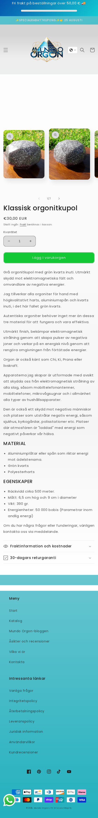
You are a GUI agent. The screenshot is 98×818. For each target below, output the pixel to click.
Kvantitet (10, 232)
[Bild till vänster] (39, 199)
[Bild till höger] (59, 199)
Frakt (23, 224)
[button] (6, 50)
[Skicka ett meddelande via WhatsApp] (9, 800)
